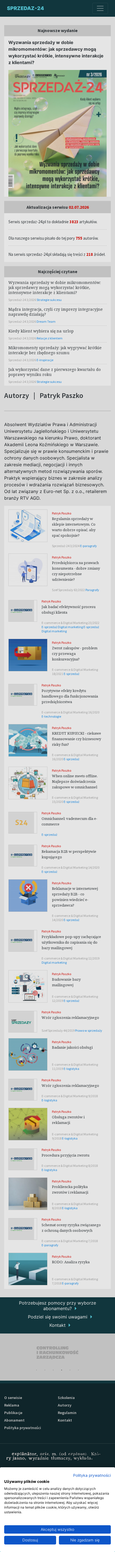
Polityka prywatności (92, 1475)
